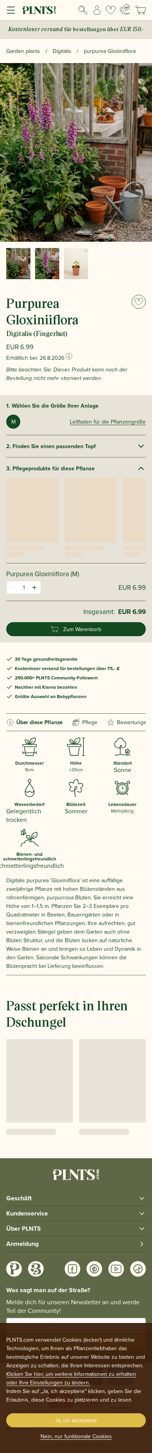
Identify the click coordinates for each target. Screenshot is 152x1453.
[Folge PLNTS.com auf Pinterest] (94, 1269)
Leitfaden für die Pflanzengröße (108, 422)
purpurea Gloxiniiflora (110, 51)
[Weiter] (88, 228)
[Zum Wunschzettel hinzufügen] (139, 302)
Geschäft (19, 1198)
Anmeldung (22, 1243)
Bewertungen (133, 722)
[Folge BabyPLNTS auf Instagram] (36, 1269)
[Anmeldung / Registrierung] (97, 10)
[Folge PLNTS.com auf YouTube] (116, 1269)
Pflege (89, 722)
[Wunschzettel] (111, 10)
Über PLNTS (23, 1228)
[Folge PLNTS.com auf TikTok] (138, 1269)
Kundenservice (27, 1213)
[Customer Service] (125, 9)
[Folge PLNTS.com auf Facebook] (72, 1269)
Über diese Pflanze (39, 722)
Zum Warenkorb (82, 629)
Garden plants (23, 51)
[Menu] (10, 10)
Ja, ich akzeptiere (76, 1420)
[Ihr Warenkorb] (140, 10)
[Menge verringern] (13, 587)
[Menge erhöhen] (34, 587)
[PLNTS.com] (39, 10)
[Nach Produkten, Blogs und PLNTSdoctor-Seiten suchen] (83, 10)
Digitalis (62, 51)
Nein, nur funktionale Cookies (76, 1436)
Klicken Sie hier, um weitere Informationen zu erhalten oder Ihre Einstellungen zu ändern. (71, 1378)
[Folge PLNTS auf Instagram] (14, 1269)
